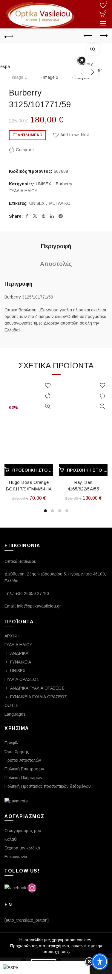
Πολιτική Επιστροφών (24, 769)
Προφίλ (11, 742)
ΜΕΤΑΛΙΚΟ (59, 203)
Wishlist (107, 2)
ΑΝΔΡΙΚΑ (19, 653)
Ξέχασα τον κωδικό (22, 848)
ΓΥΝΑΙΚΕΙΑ (20, 662)
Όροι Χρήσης (16, 751)
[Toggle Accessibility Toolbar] (100, 962)
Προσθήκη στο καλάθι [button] (32, 470)
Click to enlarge (93, 49)
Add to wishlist (74, 134)
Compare (25, 149)
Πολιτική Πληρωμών (23, 777)
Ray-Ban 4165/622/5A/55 (83, 485)
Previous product (88, 36)
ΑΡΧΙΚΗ (11, 636)
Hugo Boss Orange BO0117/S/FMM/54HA (29, 485)
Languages (15, 714)
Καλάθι (10, 839)
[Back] (8, 36)
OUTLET (13, 705)
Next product (103, 36)
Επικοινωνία (15, 856)
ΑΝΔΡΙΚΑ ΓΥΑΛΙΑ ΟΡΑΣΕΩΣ (37, 688)
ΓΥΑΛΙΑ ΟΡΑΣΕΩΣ (21, 679)
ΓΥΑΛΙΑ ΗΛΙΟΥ (23, 190)
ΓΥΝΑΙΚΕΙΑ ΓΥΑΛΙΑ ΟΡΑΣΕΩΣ (38, 696)
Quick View (48, 406)
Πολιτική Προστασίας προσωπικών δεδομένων (47, 786)
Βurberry (64, 183)
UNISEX (43, 183)
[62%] (28, 390)
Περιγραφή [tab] (56, 246)
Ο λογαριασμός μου (22, 830)
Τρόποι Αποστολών (22, 760)
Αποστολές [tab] (56, 263)
